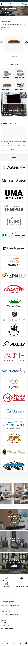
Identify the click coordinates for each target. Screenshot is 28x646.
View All (3, 29)
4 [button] (16, 149)
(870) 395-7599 (8, 604)
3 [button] (14, 149)
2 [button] (13, 149)
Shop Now (7, 12)
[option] (14, 44)
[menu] (1, 4)
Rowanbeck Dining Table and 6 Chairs (20, 142)
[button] (26, 42)
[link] (14, 167)
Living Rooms (14, 56)
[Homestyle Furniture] (14, 43)
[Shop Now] (14, 104)
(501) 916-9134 (8, 613)
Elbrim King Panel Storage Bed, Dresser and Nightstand (7, 142)
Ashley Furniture (7, 140)
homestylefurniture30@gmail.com (12, 605)
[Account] (23, 4)
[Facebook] (2, 634)
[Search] (5, 4)
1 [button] (11, 149)
